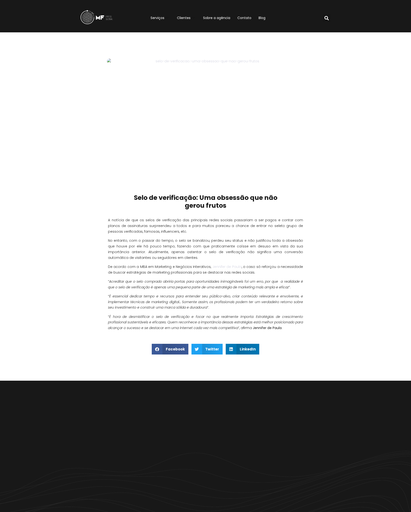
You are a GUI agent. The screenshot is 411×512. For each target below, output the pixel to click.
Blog (262, 17)
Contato (244, 17)
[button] (327, 18)
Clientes (184, 17)
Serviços (157, 17)
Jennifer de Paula (227, 266)
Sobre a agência (216, 17)
